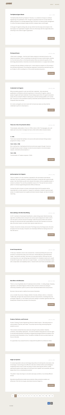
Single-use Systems (15, 359)
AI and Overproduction (16, 249)
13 (49, 395)
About (51, 4)
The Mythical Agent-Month (17, 14)
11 (42, 395)
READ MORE (51, 38)
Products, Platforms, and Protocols (19, 319)
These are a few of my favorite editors (20, 124)
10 (39, 395)
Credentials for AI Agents (16, 88)
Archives (57, 4)
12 (46, 395)
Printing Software (15, 53)
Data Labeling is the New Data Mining (20, 212)
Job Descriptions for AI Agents (18, 174)
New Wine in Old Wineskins (17, 280)
